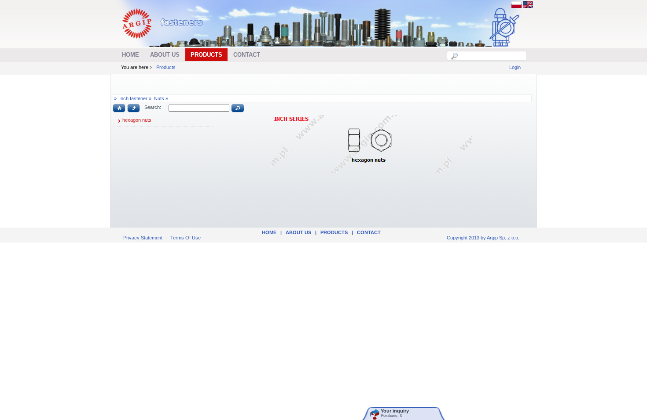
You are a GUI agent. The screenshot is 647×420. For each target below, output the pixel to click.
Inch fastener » (135, 98)
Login (515, 67)
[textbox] (491, 55)
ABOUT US (298, 232)
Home (269, 232)
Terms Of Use (185, 237)
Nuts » (161, 98)
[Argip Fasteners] (167, 42)
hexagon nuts (136, 120)
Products (166, 67)
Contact (369, 232)
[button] (119, 108)
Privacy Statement (142, 237)
